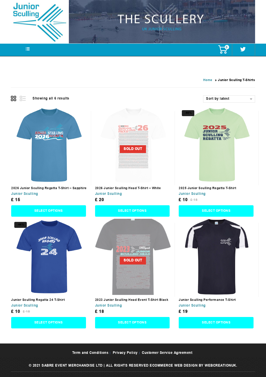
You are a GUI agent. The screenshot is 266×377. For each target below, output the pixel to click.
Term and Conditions (90, 353)
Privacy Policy (125, 353)
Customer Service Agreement (167, 353)
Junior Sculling (24, 194)
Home (207, 80)
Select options (48, 211)
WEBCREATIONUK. (221, 365)
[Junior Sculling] (133, 21)
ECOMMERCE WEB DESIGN (173, 365)
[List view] (23, 99)
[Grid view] (14, 99)
